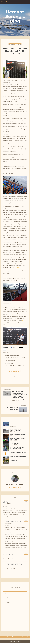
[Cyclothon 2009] (6, 445)
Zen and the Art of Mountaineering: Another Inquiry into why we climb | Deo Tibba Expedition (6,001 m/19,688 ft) (19, 395)
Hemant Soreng (11, 55)
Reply (26, 501)
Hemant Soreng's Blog (15, 16)
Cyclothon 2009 (9, 363)
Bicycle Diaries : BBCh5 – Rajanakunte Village (16, 357)
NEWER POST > (24, 405)
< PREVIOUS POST (7, 389)
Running (18, 44)
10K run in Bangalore (10, 360)
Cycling (11, 44)
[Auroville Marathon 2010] (6, 436)
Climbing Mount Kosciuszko (12, 408)
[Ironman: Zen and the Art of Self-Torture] (12, 371)
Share (14, 347)
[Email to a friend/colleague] (18, 371)
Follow (6, 347)
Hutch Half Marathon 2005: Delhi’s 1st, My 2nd (16, 365)
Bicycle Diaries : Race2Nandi (12, 355)
